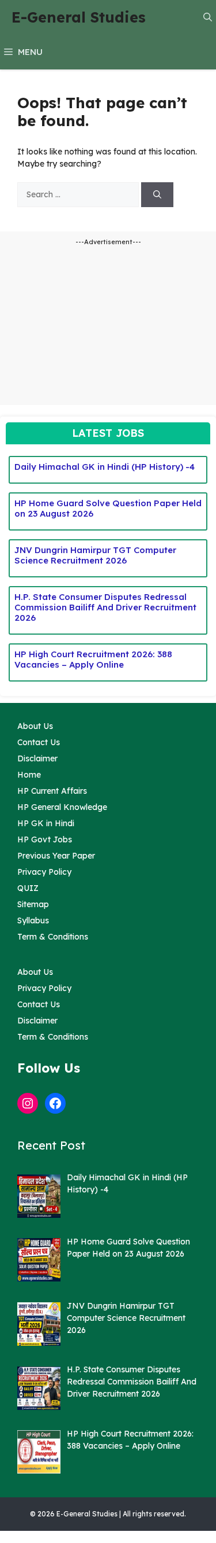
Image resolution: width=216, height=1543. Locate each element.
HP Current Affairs (52, 791)
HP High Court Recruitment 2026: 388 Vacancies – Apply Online (93, 659)
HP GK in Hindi (45, 823)
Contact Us (38, 742)
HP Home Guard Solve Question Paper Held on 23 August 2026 (108, 508)
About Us (35, 726)
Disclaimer (37, 758)
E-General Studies (79, 17)
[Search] (157, 194)
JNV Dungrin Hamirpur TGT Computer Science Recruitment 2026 (95, 555)
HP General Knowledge (62, 807)
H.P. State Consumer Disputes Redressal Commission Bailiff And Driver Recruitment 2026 (105, 607)
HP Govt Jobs (44, 839)
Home (29, 774)
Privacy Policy (44, 872)
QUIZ (28, 888)
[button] (207, 17)
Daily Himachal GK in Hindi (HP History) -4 (104, 466)
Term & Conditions (52, 936)
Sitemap (33, 904)
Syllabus (33, 920)
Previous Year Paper (56, 855)
